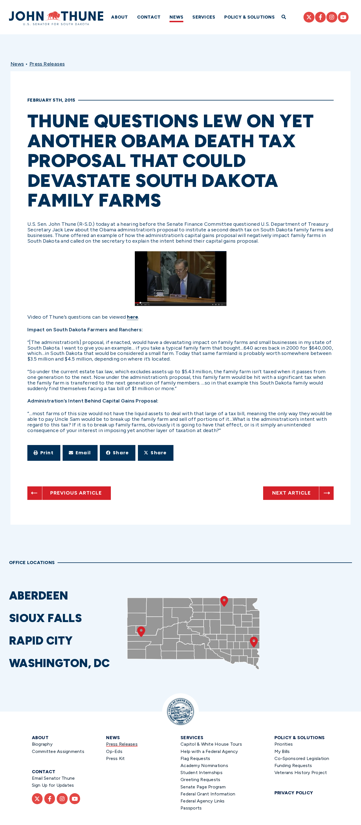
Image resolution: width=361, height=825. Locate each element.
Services (203, 17)
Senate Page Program (203, 787)
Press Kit (115, 758)
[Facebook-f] (320, 17)
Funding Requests (293, 765)
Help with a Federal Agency (209, 751)
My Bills (282, 751)
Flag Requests (195, 758)
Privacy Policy (293, 792)
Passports (191, 808)
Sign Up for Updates (53, 785)
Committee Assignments (58, 751)
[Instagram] (331, 17)
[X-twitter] (308, 17)
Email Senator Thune (53, 778)
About (119, 17)
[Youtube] (343, 17)
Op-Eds (114, 751)
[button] (43, 453)
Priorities (283, 744)
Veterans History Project (300, 772)
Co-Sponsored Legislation (301, 758)
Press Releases (47, 64)
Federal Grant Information (207, 794)
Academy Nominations (204, 765)
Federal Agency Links (202, 801)
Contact (149, 17)
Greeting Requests (200, 779)
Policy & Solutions (249, 17)
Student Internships (201, 772)
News (176, 17)
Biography (42, 744)
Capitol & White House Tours (211, 744)
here (132, 317)
